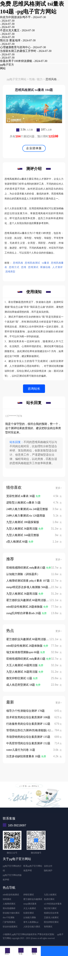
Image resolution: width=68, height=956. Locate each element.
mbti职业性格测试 (11, 894)
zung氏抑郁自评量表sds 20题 (24, 613)
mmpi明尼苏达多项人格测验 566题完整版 (31, 587)
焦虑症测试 (49, 899)
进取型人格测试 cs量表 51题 (23, 502)
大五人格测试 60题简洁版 (22, 665)
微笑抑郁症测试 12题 (19, 678)
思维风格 (18, 263)
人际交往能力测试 (31, 926)
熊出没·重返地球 (10, 40)
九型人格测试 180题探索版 (22, 522)
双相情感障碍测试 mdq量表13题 (26, 567)
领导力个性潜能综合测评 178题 (25, 710)
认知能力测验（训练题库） (23, 574)
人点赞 (46, 130)
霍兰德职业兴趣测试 (32, 899)
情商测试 (7, 899)
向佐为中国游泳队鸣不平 (15, 17)
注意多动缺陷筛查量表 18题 (23, 756)
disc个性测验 (8, 917)
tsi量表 (45, 263)
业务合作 (48, 866)
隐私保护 (48, 870)
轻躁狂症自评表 (51, 913)
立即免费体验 (34, 799)
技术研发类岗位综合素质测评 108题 (28, 717)
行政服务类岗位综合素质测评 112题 (28, 723)
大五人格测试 (29, 908)
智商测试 (48, 926)
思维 (23, 267)
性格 (32, 79)
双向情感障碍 (9, 908)
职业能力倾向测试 (11, 913)
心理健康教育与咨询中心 (15, 47)
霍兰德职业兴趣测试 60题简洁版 (26, 600)
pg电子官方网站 (16, 79)
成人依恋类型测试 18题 (21, 684)
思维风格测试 (32, 263)
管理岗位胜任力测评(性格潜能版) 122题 (30, 730)
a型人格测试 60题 (17, 541)
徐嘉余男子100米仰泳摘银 (16, 60)
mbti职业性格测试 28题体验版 (24, 606)
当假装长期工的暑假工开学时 (18, 50)
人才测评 (57, 267)
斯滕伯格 (45, 267)
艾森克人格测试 (51, 917)
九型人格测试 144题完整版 (22, 535)
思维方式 (14, 267)
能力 (40, 79)
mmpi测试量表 (29, 904)
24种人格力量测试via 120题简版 (25, 515)
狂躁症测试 (28, 913)
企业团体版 (34, 148)
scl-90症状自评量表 (53, 904)
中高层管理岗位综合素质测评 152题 (28, 743)
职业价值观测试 (10, 926)
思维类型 (10, 271)
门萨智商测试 (9, 922)
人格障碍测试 (9, 904)
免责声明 (27, 870)
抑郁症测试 (28, 894)
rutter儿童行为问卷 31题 (20, 749)
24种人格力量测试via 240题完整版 (27, 509)
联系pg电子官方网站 (32, 866)
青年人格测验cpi (30, 922)
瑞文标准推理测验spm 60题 (23, 652)
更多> (58, 488)
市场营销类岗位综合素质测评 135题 (28, 736)
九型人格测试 (50, 894)
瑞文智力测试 (50, 908)
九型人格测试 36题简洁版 (22, 528)
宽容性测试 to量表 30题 (21, 496)
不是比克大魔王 (10, 30)
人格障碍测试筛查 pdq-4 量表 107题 (28, 580)
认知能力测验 (29, 917)
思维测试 (33, 267)
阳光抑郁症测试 (51, 922)
